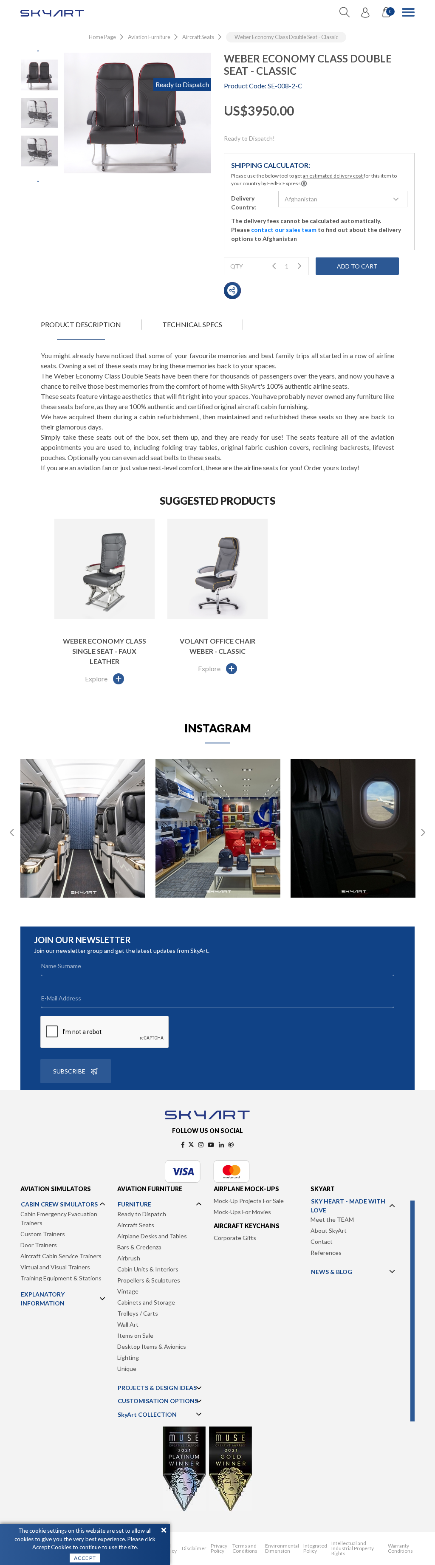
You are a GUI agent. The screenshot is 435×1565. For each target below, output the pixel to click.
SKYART (323, 1188)
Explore (96, 679)
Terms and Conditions (244, 1548)
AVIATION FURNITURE (149, 1188)
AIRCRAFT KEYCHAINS (247, 1225)
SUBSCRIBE (69, 1071)
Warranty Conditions (400, 1548)
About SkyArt (329, 1230)
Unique (126, 1368)
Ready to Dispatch (141, 1214)
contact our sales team (283, 229)
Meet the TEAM (332, 1219)
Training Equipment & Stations (61, 1278)
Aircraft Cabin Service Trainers (61, 1256)
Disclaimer (194, 1548)
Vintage (127, 1291)
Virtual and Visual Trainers (55, 1267)
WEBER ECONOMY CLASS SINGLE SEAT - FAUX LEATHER (104, 651)
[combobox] (343, 199)
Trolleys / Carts (137, 1313)
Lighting (128, 1357)
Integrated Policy (315, 1548)
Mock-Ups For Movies (242, 1211)
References (326, 1252)
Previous (39, 52)
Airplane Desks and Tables (152, 1236)
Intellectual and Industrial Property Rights (352, 1548)
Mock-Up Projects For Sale (249, 1200)
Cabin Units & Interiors (147, 1269)
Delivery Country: (243, 203)
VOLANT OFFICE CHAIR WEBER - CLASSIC (217, 646)
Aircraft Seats (135, 1225)
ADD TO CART (357, 266)
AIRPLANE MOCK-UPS (246, 1188)
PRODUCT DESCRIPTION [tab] (81, 324)
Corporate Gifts (235, 1237)
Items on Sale (135, 1335)
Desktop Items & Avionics (151, 1346)
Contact (322, 1241)
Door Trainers (38, 1245)
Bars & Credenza (139, 1247)
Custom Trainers (42, 1233)
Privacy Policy (219, 1548)
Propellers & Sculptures (148, 1280)
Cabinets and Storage (146, 1302)
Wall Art (127, 1324)
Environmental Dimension (282, 1548)
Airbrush (128, 1258)
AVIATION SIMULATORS (55, 1188)
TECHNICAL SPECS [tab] (192, 324)
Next (39, 179)
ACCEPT (85, 1558)
